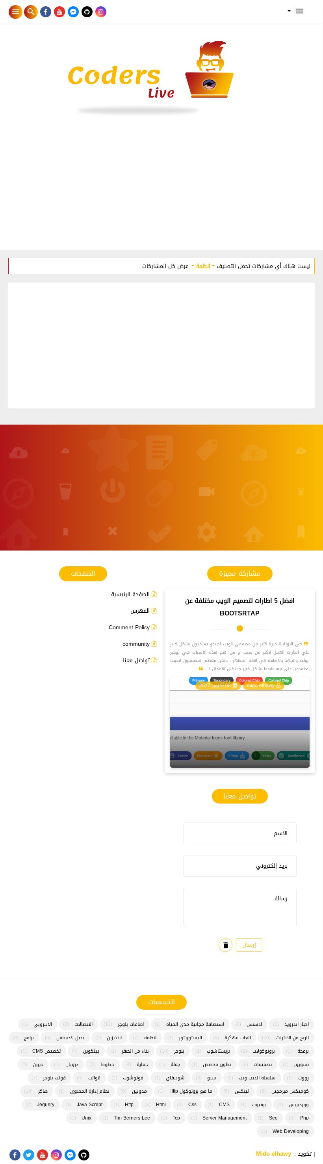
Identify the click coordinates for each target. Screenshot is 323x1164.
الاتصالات (83, 1024)
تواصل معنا (136, 660)
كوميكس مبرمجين (290, 1091)
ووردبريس (299, 1104)
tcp (176, 1118)
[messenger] (73, 12)
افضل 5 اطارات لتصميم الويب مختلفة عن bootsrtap (240, 607)
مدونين (139, 1091)
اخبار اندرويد (296, 1024)
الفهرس (140, 611)
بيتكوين (91, 1051)
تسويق (301, 1064)
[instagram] (101, 12)
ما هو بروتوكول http (190, 1091)
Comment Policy (129, 627)
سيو (211, 1077)
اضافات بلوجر (131, 1024)
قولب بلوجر (54, 1077)
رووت (303, 1077)
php (304, 1118)
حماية (142, 1064)
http (129, 1104)
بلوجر (179, 1051)
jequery (45, 1104)
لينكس (242, 1091)
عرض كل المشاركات (165, 266)
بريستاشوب (218, 1051)
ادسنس (254, 1024)
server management (224, 1118)
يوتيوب (259, 1104)
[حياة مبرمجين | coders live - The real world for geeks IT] (161, 77)
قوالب (94, 1077)
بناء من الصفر (135, 1051)
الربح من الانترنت (292, 1037)
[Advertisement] (161, 187)
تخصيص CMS (46, 1051)
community (136, 644)
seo (273, 1118)
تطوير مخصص (217, 1064)
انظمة (150, 1037)
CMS (224, 1104)
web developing (291, 1131)
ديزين (38, 1064)
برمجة (303, 1051)
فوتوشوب (133, 1077)
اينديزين (114, 1037)
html (161, 1104)
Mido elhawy (273, 1153)
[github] (87, 12)
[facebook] (45, 12)
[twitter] (28, 1155)
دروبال (71, 1064)
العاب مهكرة (238, 1037)
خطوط (107, 1064)
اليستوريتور (190, 1037)
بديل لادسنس (70, 1037)
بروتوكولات (263, 1051)
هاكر (43, 1091)
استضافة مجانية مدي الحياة (195, 1024)
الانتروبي (42, 1024)
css (192, 1104)
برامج (29, 1037)
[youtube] (59, 12)
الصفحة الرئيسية (130, 594)
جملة (175, 1064)
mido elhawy (261, 685)
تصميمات (263, 1064)
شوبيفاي (175, 1077)
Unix (86, 1118)
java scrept (89, 1104)
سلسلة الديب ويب (257, 1077)
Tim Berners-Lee (132, 1118)
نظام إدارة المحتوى (90, 1091)
